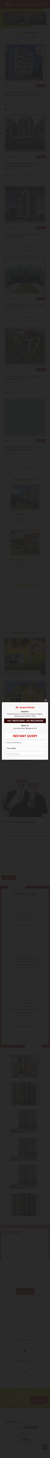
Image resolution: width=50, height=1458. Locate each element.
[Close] (45, 700)
